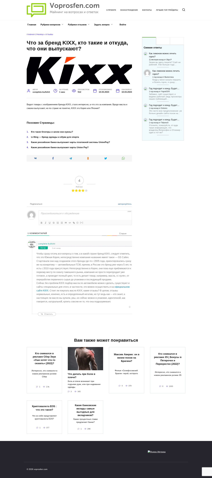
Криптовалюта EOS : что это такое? (44, 408)
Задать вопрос (102, 24)
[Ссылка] (74, 223)
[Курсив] (46, 223)
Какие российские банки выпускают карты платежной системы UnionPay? (70, 142)
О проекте (111, 10)
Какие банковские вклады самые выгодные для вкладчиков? (85, 410)
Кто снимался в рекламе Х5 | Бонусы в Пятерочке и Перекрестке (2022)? (167, 358)
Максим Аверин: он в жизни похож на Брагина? (126, 357)
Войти (122, 24)
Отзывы (49, 34)
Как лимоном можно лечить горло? (162, 55)
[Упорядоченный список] (58, 223)
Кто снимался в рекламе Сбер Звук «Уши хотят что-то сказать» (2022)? (44, 358)
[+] (81, 222)
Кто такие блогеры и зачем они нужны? (52, 132)
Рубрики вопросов (50, 24)
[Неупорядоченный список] (62, 223)
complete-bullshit (46, 244)
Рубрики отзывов (77, 24)
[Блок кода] (70, 223)
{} (78, 222)
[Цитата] (66, 223)
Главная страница (35, 34)
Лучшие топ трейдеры (167, 10)
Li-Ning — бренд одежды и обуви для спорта (55, 137)
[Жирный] (42, 223)
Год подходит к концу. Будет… (164, 88)
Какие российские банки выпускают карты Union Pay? (60, 147)
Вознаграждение (129, 10)
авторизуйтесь (124, 204)
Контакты (147, 10)
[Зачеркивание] (54, 223)
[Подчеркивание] (50, 223)
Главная (31, 24)
